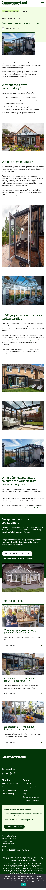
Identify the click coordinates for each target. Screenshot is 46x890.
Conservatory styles (9, 794)
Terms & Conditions (9, 836)
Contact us (27, 783)
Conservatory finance (31, 797)
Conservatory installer (31, 800)
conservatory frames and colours (27, 508)
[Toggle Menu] (42, 3)
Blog (24, 794)
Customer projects (29, 787)
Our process (6, 787)
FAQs (25, 790)
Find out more (10, 646)
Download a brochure (14, 826)
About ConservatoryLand (11, 783)
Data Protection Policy (10, 838)
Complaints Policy (8, 844)
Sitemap (5, 846)
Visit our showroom (9, 790)
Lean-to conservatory (21, 340)
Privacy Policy (7, 841)
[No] (43, 881)
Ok (23, 884)
